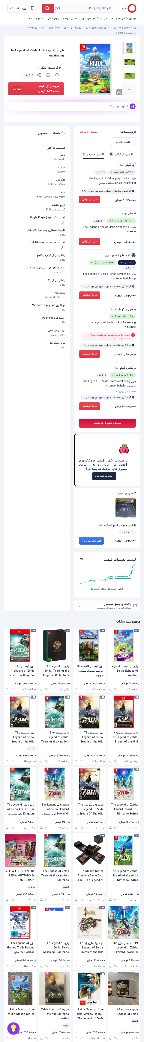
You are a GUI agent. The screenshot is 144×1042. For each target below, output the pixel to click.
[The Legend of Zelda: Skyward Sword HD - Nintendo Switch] (123, 784)
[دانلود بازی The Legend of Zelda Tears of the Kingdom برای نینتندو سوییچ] (20, 784)
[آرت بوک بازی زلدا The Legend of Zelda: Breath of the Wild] (89, 922)
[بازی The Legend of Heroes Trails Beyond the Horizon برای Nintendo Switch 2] (20, 922)
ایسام (132, 214)
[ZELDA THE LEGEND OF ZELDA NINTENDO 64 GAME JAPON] (20, 850)
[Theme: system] (33, 8)
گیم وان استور (121, 255)
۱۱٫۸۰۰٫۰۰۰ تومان (125, 354)
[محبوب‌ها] (48, 75)
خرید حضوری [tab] (92, 154)
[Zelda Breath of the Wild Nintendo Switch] (20, 988)
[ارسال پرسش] (133, 106)
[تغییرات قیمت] (57, 75)
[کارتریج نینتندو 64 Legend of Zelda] (123, 988)
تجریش (113, 309)
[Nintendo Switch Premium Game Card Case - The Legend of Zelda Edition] (89, 850)
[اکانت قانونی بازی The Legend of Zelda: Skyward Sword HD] (123, 922)
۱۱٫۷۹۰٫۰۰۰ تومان (125, 296)
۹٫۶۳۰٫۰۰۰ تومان (125, 200)
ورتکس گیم (128, 368)
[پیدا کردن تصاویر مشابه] (119, 92)
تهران (121, 165)
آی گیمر (130, 165)
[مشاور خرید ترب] (14, 1029)
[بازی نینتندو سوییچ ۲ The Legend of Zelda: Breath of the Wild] (123, 712)
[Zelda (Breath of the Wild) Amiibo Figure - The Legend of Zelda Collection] (89, 988)
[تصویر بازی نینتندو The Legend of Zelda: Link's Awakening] (129, 48)
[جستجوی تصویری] (57, 8)
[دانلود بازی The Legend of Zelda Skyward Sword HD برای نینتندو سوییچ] (54, 784)
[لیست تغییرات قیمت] (81, 560)
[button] (18, 8)
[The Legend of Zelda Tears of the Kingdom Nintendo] (54, 850)
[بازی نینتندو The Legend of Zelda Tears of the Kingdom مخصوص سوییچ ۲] (20, 645)
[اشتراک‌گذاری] (39, 76)
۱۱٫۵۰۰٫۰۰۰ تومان (125, 242)
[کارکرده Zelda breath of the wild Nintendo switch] (54, 988)
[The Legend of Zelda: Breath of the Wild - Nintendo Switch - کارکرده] (123, 850)
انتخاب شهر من (104, 476)
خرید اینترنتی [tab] (120, 154)
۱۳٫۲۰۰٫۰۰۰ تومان (125, 407)
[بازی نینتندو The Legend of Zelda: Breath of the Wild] (89, 712)
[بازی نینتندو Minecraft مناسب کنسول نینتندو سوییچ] (89, 645)
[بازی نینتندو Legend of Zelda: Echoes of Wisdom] (123, 645)
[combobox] (83, 8)
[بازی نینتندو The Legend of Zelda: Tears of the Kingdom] (54, 712)
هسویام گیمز (127, 309)
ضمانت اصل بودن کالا (126, 391)
